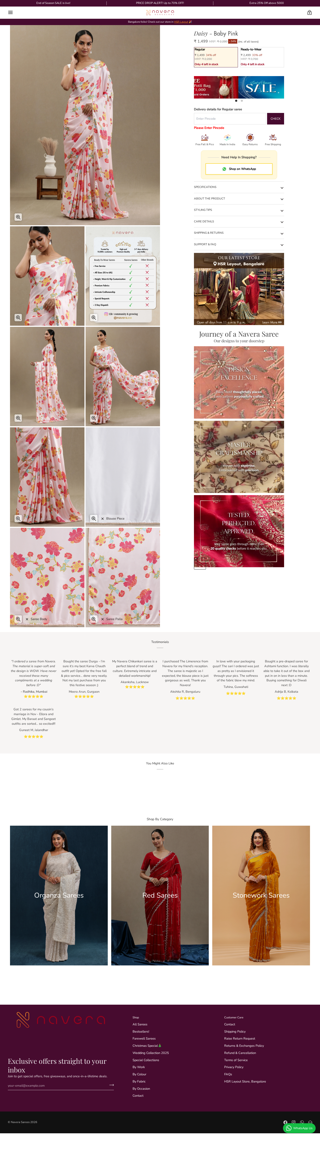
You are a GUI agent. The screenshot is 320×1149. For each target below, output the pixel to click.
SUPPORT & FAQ (205, 244)
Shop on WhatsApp (242, 169)
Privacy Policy (233, 1067)
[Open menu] (14, 13)
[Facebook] (285, 1122)
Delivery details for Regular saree (218, 109)
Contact (138, 1095)
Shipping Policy (235, 1031)
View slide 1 (236, 101)
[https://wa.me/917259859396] (302, 1122)
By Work (139, 1067)
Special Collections (146, 1060)
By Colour (139, 1074)
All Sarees (140, 1024)
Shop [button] (136, 1017)
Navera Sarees (20, 1122)
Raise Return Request (239, 1038)
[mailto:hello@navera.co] (310, 1122)
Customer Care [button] (233, 1017)
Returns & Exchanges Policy (244, 1045)
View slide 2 (242, 101)
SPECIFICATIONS (205, 187)
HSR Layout (181, 22)
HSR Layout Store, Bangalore (245, 1081)
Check (276, 119)
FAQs (228, 1074)
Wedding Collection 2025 (151, 1053)
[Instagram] (294, 1122)
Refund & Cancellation (240, 1053)
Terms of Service (236, 1060)
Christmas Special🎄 (147, 1045)
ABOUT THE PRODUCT (209, 199)
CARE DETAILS (204, 221)
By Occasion (141, 1088)
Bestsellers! (141, 1031)
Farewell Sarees (144, 1038)
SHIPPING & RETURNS (209, 233)
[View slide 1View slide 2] (239, 87)
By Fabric (139, 1081)
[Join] (110, 1084)
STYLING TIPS (203, 210)
